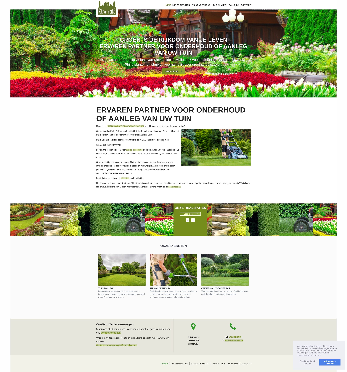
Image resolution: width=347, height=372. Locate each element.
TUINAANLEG (220, 5)
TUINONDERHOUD (201, 5)
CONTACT (246, 5)
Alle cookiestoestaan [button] (330, 362)
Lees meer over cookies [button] (309, 355)
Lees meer (188, 214)
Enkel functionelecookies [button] (308, 362)
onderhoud (137, 150)
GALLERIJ (234, 5)
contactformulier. (111, 332)
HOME (168, 5)
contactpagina (174, 187)
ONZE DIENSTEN (181, 5)
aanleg (129, 150)
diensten (125, 178)
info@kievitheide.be (234, 340)
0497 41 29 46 (172, 71)
